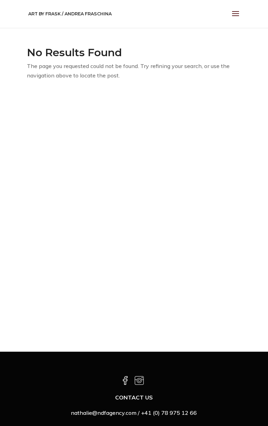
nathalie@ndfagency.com (103, 412)
